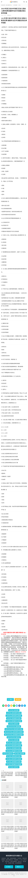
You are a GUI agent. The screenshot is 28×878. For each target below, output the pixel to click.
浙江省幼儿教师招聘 (19, 753)
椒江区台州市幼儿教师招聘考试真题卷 (14, 732)
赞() (10, 699)
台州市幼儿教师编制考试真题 (14, 718)
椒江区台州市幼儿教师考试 (14, 737)
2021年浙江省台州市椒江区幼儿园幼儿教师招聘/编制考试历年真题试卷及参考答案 (13, 11)
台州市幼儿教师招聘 (14, 710)
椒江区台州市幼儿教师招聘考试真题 (13, 729)
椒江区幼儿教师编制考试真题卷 (13, 750)
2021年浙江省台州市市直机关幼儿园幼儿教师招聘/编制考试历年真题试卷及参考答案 (7, 775)
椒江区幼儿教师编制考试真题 (14, 748)
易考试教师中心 (14, 2)
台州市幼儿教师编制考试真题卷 (13, 721)
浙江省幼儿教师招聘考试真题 (14, 756)
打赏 (18, 699)
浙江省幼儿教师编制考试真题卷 (13, 764)
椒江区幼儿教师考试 (8, 753)
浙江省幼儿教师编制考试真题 (14, 761)
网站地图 (16, 873)
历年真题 (15, 5)
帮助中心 (19, 866)
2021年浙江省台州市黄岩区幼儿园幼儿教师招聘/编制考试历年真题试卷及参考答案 (21, 775)
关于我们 (8, 866)
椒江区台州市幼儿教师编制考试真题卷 (14, 734)
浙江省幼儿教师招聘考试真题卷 (13, 759)
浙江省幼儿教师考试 (14, 767)
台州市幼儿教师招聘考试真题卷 (13, 715)
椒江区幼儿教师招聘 (14, 740)
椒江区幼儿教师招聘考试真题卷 (13, 745)
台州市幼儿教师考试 (14, 723)
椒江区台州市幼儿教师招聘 (14, 726)
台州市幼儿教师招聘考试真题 (14, 713)
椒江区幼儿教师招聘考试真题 (14, 742)
